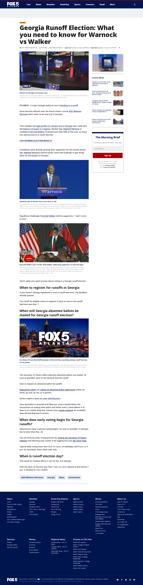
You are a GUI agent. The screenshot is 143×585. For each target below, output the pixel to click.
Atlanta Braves (78, 502)
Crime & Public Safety (14, 504)
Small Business (34, 552)
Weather (33, 499)
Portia (97, 509)
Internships (121, 519)
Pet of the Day (56, 509)
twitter (126, 579)
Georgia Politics (12, 545)
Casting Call (55, 504)
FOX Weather (33, 514)
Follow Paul (55, 507)
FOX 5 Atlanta (43, 48)
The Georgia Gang (101, 512)
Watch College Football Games (81, 546)
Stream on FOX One (82, 539)
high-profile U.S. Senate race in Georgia (54, 126)
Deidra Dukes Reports (102, 521)
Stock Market (33, 550)
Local (9, 502)
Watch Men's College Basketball (80, 558)
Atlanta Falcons (78, 504)
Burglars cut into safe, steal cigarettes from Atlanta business (101, 83)
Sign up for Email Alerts (125, 514)
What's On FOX (100, 531)
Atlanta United (78, 509)
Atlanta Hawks (78, 507)
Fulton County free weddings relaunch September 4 (101, 111)
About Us (121, 499)
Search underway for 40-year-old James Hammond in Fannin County (101, 92)
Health (9, 514)
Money (32, 539)
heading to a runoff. (69, 105)
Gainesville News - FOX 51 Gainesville (60, 552)
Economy (32, 545)
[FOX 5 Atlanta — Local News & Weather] (14, 4)
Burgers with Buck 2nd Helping (103, 525)
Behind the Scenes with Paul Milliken (103, 518)
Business (32, 547)
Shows (98, 499)
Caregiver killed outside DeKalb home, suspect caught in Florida (102, 102)
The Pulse (98, 504)
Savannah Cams (34, 507)
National (10, 507)
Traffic (31, 512)
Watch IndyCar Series (80, 554)
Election (11, 539)
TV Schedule (99, 533)
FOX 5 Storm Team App (37, 509)
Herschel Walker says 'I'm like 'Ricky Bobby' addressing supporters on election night (51, 265)
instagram (130, 579)
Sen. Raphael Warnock (69, 129)
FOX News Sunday (13, 522)
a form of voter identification (46, 398)
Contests (120, 507)
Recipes (53, 512)
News (61, 477)
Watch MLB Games (79, 549)
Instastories (74, 477)
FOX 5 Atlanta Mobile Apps (16, 519)
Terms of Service (109, 167)
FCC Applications (123, 524)
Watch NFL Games (79, 542)
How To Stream (122, 502)
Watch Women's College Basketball (81, 562)
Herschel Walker (36, 132)
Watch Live (99, 528)
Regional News (58, 539)
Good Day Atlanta (59, 499)
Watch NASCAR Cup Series (82, 552)
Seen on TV (121, 504)
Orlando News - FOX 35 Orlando (59, 548)
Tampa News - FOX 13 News (58, 543)
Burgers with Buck (57, 502)
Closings (32, 502)
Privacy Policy (110, 165)
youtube (117, 579)
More (112, 4)
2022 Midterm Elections (56, 48)
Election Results (12, 547)
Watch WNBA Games (80, 566)
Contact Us (121, 512)
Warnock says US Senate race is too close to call (38, 201)
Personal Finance (35, 542)
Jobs (118, 517)
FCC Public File (122, 522)
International (11, 509)
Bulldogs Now (100, 514)
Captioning (120, 527)
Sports (76, 499)
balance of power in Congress (36, 129)
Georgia (51, 477)
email (134, 579)
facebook (121, 579)
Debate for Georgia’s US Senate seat (33, 93)
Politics (9, 512)
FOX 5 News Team (123, 509)
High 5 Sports (77, 512)
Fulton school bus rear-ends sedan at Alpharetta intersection (101, 121)
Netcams (32, 504)
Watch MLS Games (79, 568)
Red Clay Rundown (101, 507)
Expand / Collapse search (134, 4)
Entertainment (12, 517)
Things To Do (55, 514)
